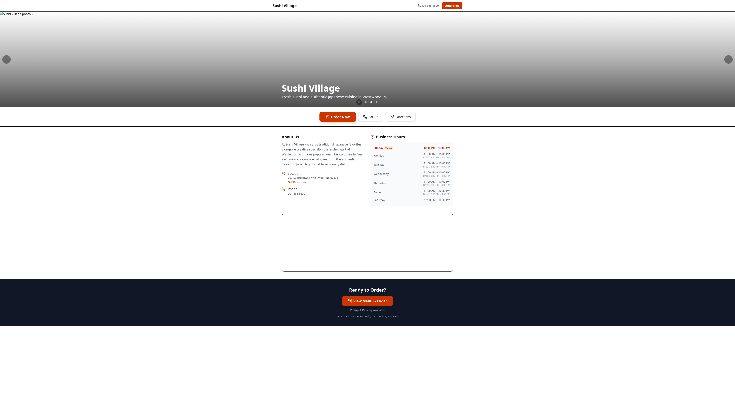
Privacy (350, 316)
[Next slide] (728, 59)
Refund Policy (364, 316)
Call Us (373, 117)
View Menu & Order (370, 301)
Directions (403, 117)
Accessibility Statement (386, 316)
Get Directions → (299, 182)
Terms (339, 316)
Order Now (452, 5)
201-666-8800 (296, 193)
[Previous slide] (6, 59)
